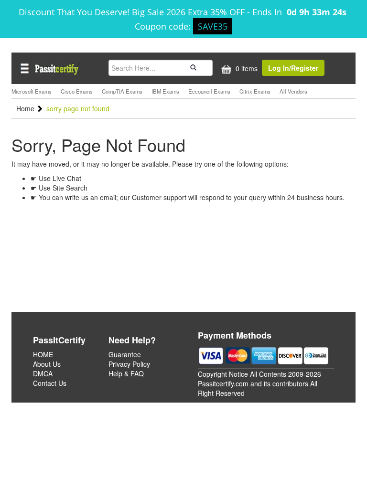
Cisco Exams (77, 91)
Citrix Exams (254, 91)
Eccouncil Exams (209, 91)
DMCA (43, 373)
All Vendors (293, 91)
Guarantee (124, 354)
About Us (47, 364)
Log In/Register (293, 68)
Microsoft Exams (31, 91)
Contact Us (49, 383)
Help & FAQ (126, 373)
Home (26, 108)
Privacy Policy (129, 364)
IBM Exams (165, 91)
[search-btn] (192, 67)
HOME (43, 354)
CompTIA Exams (122, 91)
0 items (246, 68)
